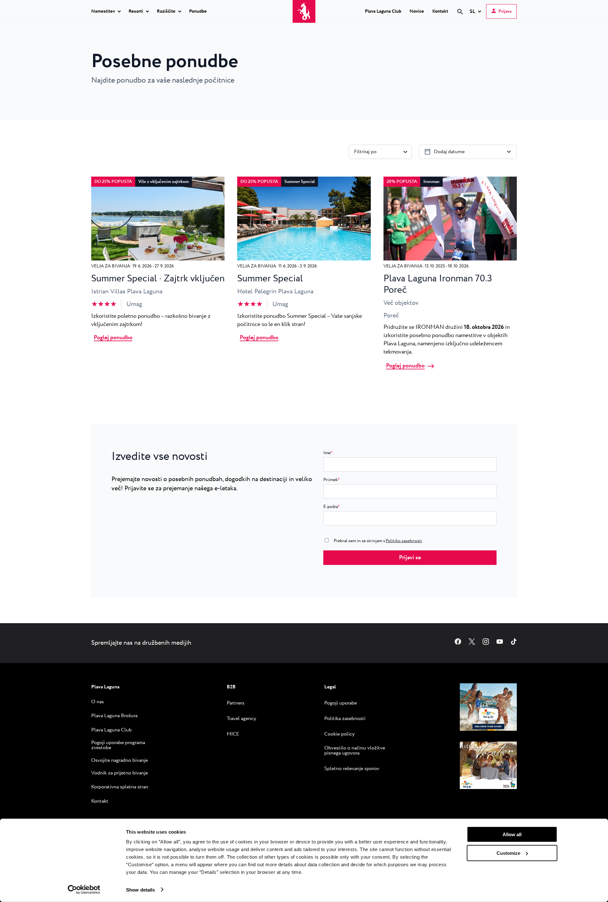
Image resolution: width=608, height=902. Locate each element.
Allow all (512, 834)
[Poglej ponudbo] (158, 259)
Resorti (136, 11)
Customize (508, 852)
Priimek (331, 480)
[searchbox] (406, 23)
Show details (140, 889)
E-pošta (331, 507)
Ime (327, 453)
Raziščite (166, 11)
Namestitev (103, 11)
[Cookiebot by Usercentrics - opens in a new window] (84, 889)
